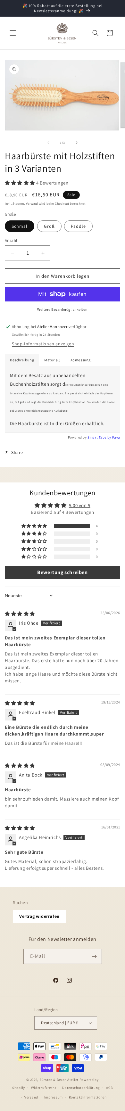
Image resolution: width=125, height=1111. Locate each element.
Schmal (20, 226)
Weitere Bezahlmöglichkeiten (62, 309)
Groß (49, 226)
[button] (13, 33)
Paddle (78, 226)
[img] (20, 614)
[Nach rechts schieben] (77, 143)
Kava (116, 437)
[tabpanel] (62, 399)
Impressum (53, 1097)
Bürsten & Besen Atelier (59, 1079)
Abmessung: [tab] (81, 360)
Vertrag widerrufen (39, 916)
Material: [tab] (52, 360)
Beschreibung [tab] (22, 360)
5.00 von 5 (79, 505)
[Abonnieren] (95, 956)
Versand (32, 204)
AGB (109, 1087)
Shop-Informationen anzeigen (43, 344)
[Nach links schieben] (48, 143)
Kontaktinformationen (88, 1097)
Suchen (20, 902)
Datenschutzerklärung (81, 1087)
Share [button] (17, 452)
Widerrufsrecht (43, 1087)
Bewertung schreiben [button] (62, 572)
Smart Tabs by (100, 437)
